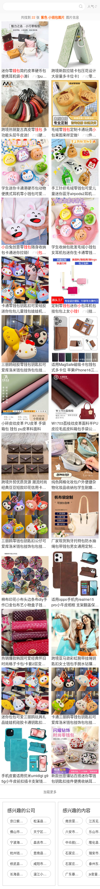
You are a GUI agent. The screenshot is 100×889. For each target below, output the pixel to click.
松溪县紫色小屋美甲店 (49, 821)
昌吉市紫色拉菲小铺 (48, 842)
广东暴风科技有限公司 (81, 874)
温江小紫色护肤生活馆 (49, 874)
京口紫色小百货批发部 (26, 821)
